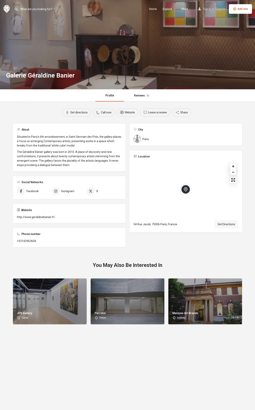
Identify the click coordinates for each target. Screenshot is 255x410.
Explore (167, 9)
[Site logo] (7, 8)
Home (153, 9)
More (184, 9)
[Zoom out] (233, 172)
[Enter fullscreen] (233, 180)
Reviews (141, 95)
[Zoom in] (233, 166)
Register (220, 9)
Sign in (207, 9)
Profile (109, 95)
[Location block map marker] (185, 189)
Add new (242, 8)
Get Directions (226, 224)
